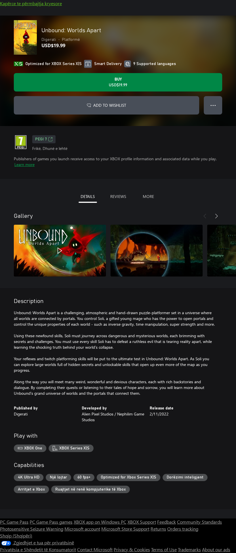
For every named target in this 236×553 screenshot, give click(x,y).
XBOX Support (141, 522)
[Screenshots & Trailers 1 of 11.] (60, 250)
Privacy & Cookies (132, 549)
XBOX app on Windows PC (100, 522)
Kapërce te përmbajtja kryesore (31, 3)
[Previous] (205, 216)
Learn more (24, 164)
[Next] (216, 216)
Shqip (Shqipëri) (16, 536)
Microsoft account (82, 529)
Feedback (166, 522)
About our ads (216, 549)
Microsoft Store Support (125, 529)
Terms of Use (164, 549)
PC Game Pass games (51, 522)
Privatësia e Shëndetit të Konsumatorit (38, 549)
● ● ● (213, 105)
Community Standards (199, 522)
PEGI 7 (41, 139)
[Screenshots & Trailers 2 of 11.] (157, 250)
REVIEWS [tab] (118, 196)
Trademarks (189, 549)
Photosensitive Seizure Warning (31, 529)
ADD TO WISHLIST (109, 105)
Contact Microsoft (95, 549)
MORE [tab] (148, 196)
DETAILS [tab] (88, 196)
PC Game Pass (14, 522)
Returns (158, 529)
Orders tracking (182, 529)
